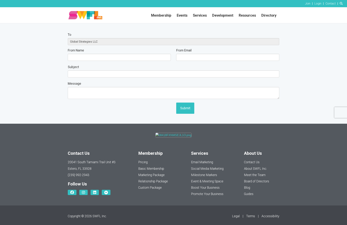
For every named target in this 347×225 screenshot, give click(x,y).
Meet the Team (254, 175)
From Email (184, 50)
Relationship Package (153, 181)
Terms (250, 216)
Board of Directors (256, 181)
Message (74, 83)
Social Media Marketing (207, 168)
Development (222, 15)
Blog (247, 187)
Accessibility (270, 216)
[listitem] (309, 3)
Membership (161, 15)
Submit (185, 108)
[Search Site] (342, 3)
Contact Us (252, 162)
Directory (269, 15)
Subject (73, 67)
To (69, 34)
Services (200, 15)
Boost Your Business (205, 187)
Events (182, 15)
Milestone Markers (204, 175)
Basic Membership (151, 168)
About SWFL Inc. (255, 168)
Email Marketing (202, 162)
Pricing (143, 162)
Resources (247, 15)
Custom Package (150, 187)
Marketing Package (151, 175)
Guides (248, 194)
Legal (236, 216)
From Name (76, 50)
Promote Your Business (207, 194)
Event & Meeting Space (207, 181)
